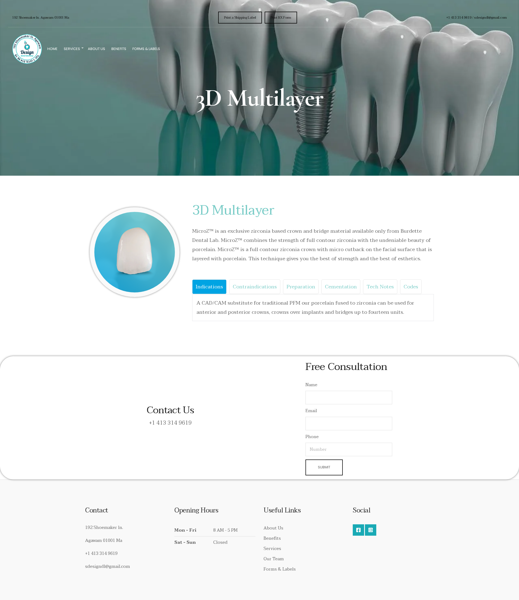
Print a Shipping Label (240, 17)
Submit (324, 467)
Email (311, 411)
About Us (96, 48)
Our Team (274, 559)
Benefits (118, 48)
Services (72, 48)
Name (311, 385)
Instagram (370, 530)
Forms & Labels (146, 48)
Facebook (358, 530)
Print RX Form (281, 17)
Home (52, 48)
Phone (312, 437)
